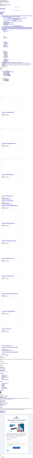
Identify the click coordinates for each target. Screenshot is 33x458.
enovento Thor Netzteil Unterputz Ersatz (9, 240)
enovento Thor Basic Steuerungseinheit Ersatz (10, 205)
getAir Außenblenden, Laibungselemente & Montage (5, 52)
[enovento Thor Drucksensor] (17, 321)
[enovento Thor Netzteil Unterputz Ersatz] (17, 233)
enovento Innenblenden (6, 21)
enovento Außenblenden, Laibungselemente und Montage (11, 18)
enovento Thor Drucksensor (7, 328)
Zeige (6, 79)
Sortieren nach (8, 71)
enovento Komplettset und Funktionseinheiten (9, 20)
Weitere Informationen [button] (3, 411)
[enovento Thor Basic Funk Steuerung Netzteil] (17, 339)
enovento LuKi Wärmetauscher (7, 195)
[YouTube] (0, 392)
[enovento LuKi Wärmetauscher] (17, 186)
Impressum (8, 398)
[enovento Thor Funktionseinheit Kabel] (17, 128)
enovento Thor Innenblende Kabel (8, 112)
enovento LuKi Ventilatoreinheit (7, 200)
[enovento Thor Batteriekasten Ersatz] (17, 215)
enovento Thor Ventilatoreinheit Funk (8, 311)
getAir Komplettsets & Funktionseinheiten (6, 46)
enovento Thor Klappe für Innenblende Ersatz (10, 293)
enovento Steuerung (6, 23)
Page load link (2, 412)
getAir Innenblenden (5, 37)
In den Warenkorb (4, 114)
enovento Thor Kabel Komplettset (8, 174)
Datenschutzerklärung (14, 398)
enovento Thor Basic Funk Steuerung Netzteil (10, 347)
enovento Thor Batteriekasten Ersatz (8, 223)
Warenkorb (1, 13)
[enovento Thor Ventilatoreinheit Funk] (17, 303)
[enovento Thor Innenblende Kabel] (17, 97)
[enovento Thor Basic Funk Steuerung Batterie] (17, 350)
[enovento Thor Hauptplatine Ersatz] (17, 268)
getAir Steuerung (5, 56)
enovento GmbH (2, 401)
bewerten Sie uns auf (3, 404)
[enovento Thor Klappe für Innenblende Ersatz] (17, 285)
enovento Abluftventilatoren (7, 17)
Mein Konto (1, 12)
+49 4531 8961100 (2, 370)
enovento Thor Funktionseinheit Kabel (8, 143)
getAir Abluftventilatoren (5, 30)
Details (8, 114)
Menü (2, 14)
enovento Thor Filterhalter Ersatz (8, 258)
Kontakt (1, 405)
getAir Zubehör (5, 61)
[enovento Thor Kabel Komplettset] (17, 159)
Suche (1, 14)
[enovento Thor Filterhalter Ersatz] (17, 250)
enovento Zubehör (21, 26)
